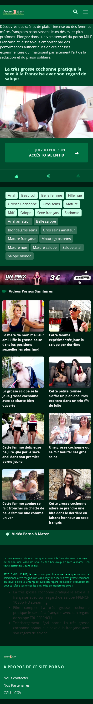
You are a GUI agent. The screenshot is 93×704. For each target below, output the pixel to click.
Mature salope (45, 247)
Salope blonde (19, 256)
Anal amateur (19, 221)
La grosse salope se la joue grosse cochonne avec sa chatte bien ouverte (20, 398)
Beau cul (28, 195)
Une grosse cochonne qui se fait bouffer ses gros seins (69, 452)
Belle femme (51, 195)
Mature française (22, 238)
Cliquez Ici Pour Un (46, 152)
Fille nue (75, 195)
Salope (25, 212)
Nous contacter (16, 677)
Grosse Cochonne (22, 203)
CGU (7, 692)
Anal (11, 195)
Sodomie (72, 212)
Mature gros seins (56, 238)
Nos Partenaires (17, 685)
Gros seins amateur (59, 230)
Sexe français (48, 212)
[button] (48, 176)
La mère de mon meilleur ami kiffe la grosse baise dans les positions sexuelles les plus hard (23, 342)
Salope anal (71, 247)
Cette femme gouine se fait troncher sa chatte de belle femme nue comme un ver (23, 510)
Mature (72, 203)
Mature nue (17, 247)
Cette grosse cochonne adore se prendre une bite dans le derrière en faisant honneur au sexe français (68, 513)
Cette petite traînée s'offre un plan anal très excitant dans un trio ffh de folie (69, 398)
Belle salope (46, 221)
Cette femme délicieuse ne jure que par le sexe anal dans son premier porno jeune (21, 454)
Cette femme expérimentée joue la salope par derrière (66, 340)
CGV (17, 692)
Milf (11, 212)
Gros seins (51, 203)
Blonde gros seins (22, 230)
